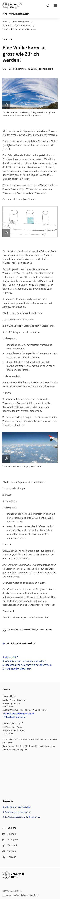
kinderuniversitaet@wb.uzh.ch (19, 713)
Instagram (12, 839)
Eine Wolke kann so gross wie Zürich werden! (19, 29)
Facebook (12, 845)
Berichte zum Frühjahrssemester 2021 (17, 25)
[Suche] (48, 5)
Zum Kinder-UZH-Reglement (18, 812)
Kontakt (16, 895)
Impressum (6, 895)
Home (4, 22)
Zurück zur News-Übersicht (21, 643)
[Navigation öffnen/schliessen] (55, 5)
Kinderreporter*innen (20, 22)
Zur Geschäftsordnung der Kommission (22, 816)
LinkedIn (11, 834)
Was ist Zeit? (11, 657)
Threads (11, 857)
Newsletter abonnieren (16, 717)
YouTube (11, 851)
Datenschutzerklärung (29, 895)
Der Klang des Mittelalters (18, 669)
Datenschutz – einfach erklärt (18, 807)
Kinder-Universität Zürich (15, 14)
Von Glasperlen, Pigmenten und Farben (25, 661)
